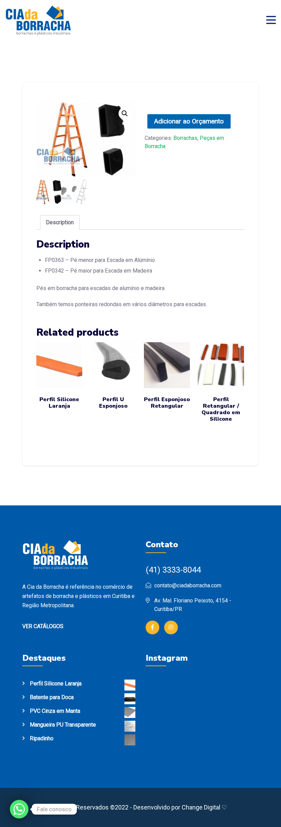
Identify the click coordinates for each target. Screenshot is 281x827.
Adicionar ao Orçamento (189, 121)
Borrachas (185, 138)
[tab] (60, 222)
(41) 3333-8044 (173, 570)
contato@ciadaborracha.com (187, 585)
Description (60, 222)
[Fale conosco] (19, 809)
